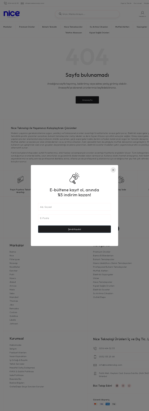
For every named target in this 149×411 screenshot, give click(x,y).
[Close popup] (113, 170)
